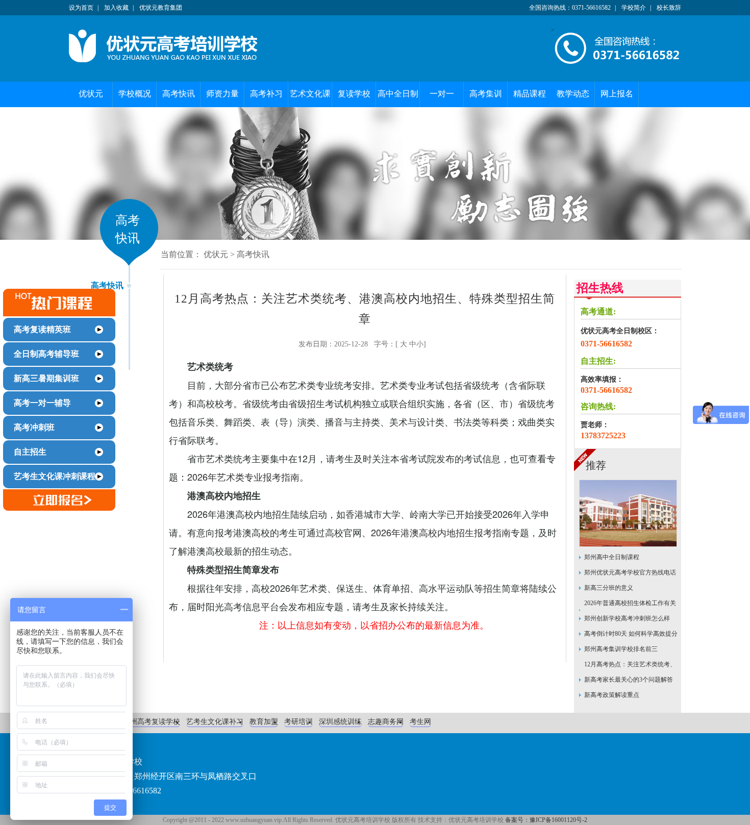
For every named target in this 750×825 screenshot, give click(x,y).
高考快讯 (178, 93)
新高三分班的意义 (608, 587)
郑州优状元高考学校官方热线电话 (630, 572)
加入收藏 (116, 7)
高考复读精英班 (42, 329)
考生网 (420, 722)
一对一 (442, 93)
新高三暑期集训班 (46, 378)
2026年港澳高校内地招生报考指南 (441, 532)
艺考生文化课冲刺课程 (54, 476)
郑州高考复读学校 (151, 722)
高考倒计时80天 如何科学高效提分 (631, 633)
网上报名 (617, 93)
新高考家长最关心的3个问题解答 (628, 679)
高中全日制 (398, 93)
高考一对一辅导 (42, 402)
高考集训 (485, 93)
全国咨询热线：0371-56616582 (570, 7)
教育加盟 (263, 722)
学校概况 (134, 93)
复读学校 (354, 93)
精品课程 (529, 93)
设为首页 (81, 7)
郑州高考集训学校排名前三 (621, 649)
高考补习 (266, 93)
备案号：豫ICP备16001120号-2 (546, 819)
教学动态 (573, 93)
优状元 (91, 93)
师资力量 (222, 93)
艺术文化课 (310, 93)
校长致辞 (669, 7)
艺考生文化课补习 (214, 722)
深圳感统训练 (340, 722)
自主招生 (30, 451)
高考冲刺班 (34, 427)
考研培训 (298, 722)
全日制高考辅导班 (46, 353)
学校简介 (633, 7)
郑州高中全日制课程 (611, 557)
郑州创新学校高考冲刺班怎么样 (627, 618)
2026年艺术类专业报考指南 (243, 476)
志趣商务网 (386, 722)
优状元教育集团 (160, 7)
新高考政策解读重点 (611, 694)
